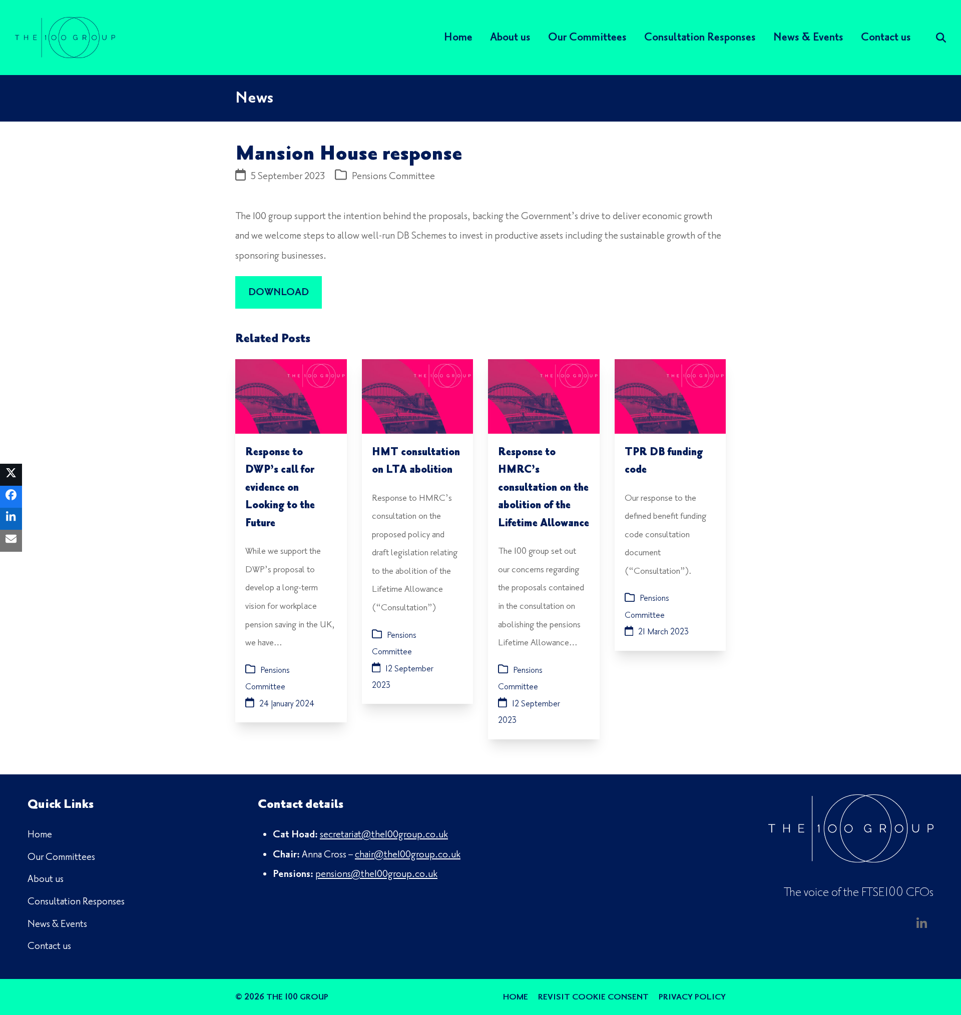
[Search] (941, 38)
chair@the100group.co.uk (407, 854)
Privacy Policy (692, 997)
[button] (11, 475)
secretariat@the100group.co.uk (384, 834)
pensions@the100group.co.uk (376, 874)
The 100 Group (297, 997)
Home (515, 997)
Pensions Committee (393, 176)
